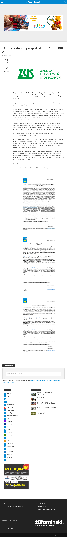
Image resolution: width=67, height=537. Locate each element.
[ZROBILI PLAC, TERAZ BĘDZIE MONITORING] (33, 394)
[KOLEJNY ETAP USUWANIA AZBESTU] (33, 408)
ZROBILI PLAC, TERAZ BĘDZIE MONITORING (44, 393)
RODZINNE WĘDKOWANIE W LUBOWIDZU (44, 412)
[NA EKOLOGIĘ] (33, 399)
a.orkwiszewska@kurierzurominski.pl (15, 526)
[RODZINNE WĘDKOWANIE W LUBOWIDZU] (33, 413)
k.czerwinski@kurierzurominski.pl (46, 509)
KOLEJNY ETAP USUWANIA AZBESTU (46, 407)
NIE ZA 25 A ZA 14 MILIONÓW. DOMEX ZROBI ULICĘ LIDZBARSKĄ (46, 403)
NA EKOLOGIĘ (40, 397)
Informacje (5, 45)
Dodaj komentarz (6, 63)
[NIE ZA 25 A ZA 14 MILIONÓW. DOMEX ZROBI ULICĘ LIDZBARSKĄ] (33, 404)
